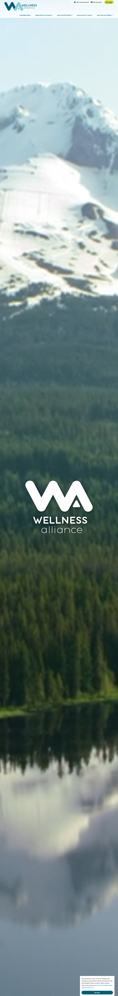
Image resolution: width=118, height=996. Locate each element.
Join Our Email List (82, 2)
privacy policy (99, 985)
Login (110, 2)
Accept (97, 993)
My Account (97, 2)
